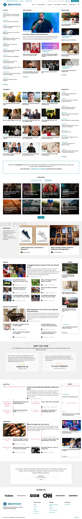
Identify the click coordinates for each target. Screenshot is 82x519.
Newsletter (36, 511)
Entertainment (57, 4)
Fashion (21, 0)
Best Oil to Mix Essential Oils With (11, 21)
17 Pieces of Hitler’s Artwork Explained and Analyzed (48, 332)
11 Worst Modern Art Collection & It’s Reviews (21, 332)
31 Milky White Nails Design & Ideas (64, 247)
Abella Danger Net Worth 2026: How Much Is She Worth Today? (11, 39)
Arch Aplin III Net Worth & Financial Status (11, 104)
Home (35, 504)
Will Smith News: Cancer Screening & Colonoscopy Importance (71, 414)
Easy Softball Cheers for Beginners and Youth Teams (20, 280)
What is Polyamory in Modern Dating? (70, 120)
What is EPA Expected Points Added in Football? (49, 280)
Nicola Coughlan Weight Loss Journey (12, 120)
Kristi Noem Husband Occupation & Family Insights (70, 55)
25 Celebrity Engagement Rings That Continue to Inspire (11, 27)
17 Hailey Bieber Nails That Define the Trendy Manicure (30, 138)
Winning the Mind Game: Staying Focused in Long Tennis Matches (10, 209)
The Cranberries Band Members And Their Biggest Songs (31, 121)
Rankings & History (66, 21)
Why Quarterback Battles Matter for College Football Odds (50, 209)
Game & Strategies (67, 290)
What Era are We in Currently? (69, 40)
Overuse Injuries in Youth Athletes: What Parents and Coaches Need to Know (11, 16)
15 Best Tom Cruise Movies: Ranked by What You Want (50, 193)
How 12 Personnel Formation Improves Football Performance (12, 74)
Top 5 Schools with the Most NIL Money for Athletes (70, 327)
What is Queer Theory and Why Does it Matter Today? (70, 114)
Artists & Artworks (53, 510)
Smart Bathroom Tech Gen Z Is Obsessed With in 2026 (10, 62)
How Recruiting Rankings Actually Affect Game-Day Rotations (68, 276)
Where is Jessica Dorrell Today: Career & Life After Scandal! (30, 55)
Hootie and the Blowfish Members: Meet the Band (43, 388)
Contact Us (36, 513)
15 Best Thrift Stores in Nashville (50, 402)
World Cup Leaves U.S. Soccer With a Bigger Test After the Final (69, 310)
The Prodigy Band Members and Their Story (49, 121)
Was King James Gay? (66, 132)
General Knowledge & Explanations (47, 51)
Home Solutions (41, 4)
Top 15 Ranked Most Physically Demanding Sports (69, 25)
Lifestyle (49, 4)
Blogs (35, 509)
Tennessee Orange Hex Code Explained (10, 80)
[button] (21, 239)
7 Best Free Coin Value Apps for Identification (69, 71)
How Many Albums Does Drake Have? (35, 34)
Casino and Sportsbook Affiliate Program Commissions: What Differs (31, 193)
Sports (64, 272)
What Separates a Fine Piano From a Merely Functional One (42, 310)
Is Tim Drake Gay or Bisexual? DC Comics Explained (69, 94)
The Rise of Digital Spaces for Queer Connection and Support (70, 126)
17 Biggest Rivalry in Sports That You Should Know (43, 266)
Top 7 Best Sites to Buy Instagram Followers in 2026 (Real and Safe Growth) (50, 55)
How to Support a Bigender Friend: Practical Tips (70, 137)
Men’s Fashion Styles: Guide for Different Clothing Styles (32, 248)
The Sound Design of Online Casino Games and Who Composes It (69, 193)
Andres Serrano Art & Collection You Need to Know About (21, 448)
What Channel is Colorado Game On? (49, 72)
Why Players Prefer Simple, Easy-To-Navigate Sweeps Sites (69, 293)
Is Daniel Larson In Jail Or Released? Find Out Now (30, 104)
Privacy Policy (67, 504)
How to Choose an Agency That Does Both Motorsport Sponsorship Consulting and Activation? (69, 208)
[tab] (36, 180)
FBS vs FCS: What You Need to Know (49, 288)
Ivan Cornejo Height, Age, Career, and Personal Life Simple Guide (31, 72)
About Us (36, 506)
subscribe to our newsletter (38, 169)
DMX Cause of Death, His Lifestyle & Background (19, 288)
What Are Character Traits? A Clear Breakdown (11, 33)
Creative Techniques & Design (54, 505)
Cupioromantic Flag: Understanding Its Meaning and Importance (70, 151)
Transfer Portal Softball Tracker (70, 396)
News (33, 4)
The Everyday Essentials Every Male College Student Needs (11, 51)
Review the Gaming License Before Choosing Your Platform (11, 193)
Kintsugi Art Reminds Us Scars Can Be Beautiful (21, 325)
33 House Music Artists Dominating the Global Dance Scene (30, 154)
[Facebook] (66, 1)
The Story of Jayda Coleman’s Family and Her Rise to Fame (21, 439)
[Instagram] (69, 1)
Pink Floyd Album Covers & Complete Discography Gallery (49, 325)
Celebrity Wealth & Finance (12, 0)
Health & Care (72, 4)
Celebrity (64, 4)
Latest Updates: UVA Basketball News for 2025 (71, 450)
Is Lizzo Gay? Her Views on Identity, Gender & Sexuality (70, 100)
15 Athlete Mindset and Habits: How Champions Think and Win (21, 296)
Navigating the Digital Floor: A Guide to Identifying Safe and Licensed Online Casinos (31, 209)
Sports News (27, 51)
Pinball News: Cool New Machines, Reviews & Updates (70, 432)
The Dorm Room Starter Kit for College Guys (10, 45)
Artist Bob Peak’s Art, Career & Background (49, 448)
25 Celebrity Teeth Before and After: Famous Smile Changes (12, 154)
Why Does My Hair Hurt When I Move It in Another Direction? (12, 68)
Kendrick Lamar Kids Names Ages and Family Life (50, 104)
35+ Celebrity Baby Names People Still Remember (50, 154)
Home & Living (28, 0)
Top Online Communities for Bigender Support (68, 144)
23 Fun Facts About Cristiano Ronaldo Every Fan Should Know (50, 138)
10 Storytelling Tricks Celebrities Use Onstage (12, 138)
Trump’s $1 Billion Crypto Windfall (11, 56)
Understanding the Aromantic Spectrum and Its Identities (69, 108)
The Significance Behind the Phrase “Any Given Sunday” (48, 296)
